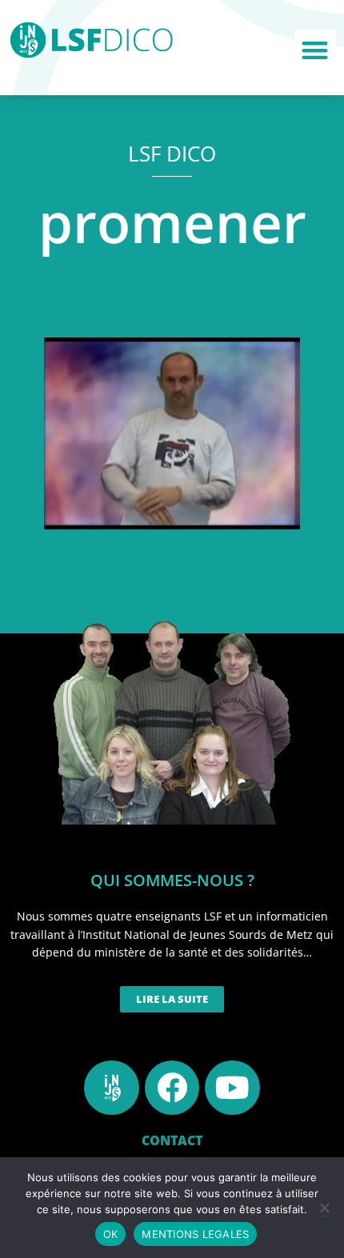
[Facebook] (172, 1087)
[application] (172, 433)
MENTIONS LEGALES (195, 1234)
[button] (315, 51)
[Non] (324, 1208)
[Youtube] (232, 1087)
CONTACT (172, 1140)
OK (110, 1234)
